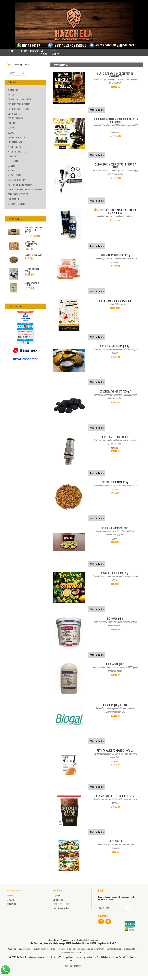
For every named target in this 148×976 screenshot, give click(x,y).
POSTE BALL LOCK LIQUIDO (115, 437)
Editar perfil (58, 899)
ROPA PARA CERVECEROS (18, 194)
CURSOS (11, 123)
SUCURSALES (13, 199)
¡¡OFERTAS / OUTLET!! (16, 203)
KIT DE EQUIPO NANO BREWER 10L (115, 301)
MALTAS (11, 170)
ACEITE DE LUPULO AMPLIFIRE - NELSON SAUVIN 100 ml (117, 211)
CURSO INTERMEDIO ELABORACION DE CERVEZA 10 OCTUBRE (115, 120)
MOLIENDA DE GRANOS (17, 180)
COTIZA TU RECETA (15, 118)
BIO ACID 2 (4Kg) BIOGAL (115, 705)
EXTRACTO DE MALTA (16, 137)
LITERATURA (13, 161)
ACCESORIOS (13, 89)
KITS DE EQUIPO (14, 146)
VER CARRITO (55, 52)
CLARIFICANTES (14, 113)
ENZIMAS (11, 127)
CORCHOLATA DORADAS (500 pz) (115, 346)
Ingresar (56, 895)
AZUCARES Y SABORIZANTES (19, 99)
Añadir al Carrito (97, 109)
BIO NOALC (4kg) (115, 618)
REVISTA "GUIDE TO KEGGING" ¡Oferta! (115, 750)
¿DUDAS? (23, 51)
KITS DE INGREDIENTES (17, 151)
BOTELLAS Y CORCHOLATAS (19, 104)
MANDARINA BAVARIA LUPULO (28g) (33, 228)
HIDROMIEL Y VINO (15, 142)
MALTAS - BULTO (14, 175)
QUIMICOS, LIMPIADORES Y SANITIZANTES (25, 189)
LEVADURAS (12, 156)
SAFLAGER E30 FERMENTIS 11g (115, 255)
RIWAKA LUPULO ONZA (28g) (115, 573)
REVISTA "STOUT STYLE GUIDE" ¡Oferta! (115, 796)
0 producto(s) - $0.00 (21, 64)
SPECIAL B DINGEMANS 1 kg (115, 482)
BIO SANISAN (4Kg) (115, 664)
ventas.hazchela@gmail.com (86, 940)
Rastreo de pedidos (61, 903)
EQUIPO (11, 132)
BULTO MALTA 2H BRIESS (32, 283)
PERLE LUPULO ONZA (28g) (115, 528)
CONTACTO (34, 51)
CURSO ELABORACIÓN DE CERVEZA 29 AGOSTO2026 (115, 75)
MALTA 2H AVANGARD (33, 255)
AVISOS (11, 94)
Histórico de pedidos (61, 908)
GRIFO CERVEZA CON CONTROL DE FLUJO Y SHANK (115, 165)
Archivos (10, 895)
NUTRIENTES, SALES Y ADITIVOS (21, 184)
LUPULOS (11, 165)
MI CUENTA (44, 52)
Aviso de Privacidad (73, 965)
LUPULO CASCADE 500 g (32, 270)
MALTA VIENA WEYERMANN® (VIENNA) (31, 243)
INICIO (11, 51)
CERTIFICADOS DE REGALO (18, 108)
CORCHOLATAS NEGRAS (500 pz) (115, 391)
